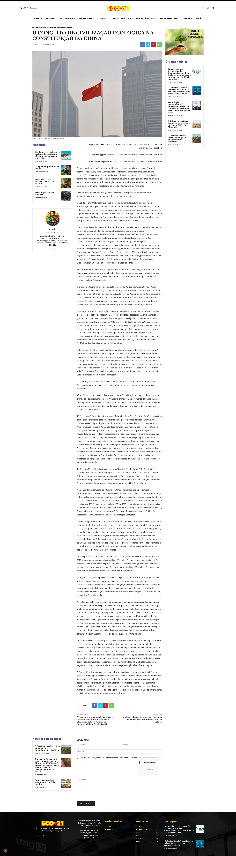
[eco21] (52, 218)
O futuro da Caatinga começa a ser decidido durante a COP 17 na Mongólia (179, 124)
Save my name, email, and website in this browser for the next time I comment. (109, 758)
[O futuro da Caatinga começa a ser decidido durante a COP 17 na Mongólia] (196, 124)
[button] (213, 8)
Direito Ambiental (39, 27)
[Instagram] (207, 8)
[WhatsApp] (159, 44)
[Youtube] (42, 835)
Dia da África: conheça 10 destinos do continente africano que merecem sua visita (47, 155)
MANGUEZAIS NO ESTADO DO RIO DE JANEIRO (45, 182)
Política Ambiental (65, 27)
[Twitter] (148, 44)
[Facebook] (203, 8)
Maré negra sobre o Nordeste (44, 194)
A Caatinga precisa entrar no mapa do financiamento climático (177, 139)
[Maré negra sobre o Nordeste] (66, 196)
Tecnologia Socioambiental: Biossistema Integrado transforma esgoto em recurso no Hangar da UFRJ (179, 107)
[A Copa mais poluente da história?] (66, 170)
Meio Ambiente (52, 27)
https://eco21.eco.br (53, 233)
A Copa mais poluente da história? (47, 168)
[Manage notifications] (5, 851)
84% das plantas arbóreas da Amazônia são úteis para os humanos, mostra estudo (142, 719)
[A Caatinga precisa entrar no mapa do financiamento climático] (66, 749)
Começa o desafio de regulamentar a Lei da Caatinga (46, 782)
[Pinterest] (153, 44)
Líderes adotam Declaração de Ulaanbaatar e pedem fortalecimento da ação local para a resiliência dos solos (179, 74)
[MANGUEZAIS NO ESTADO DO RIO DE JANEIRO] (66, 183)
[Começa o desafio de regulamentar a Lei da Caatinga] (66, 783)
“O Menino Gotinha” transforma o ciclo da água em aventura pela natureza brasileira (179, 91)
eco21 (37, 44)
